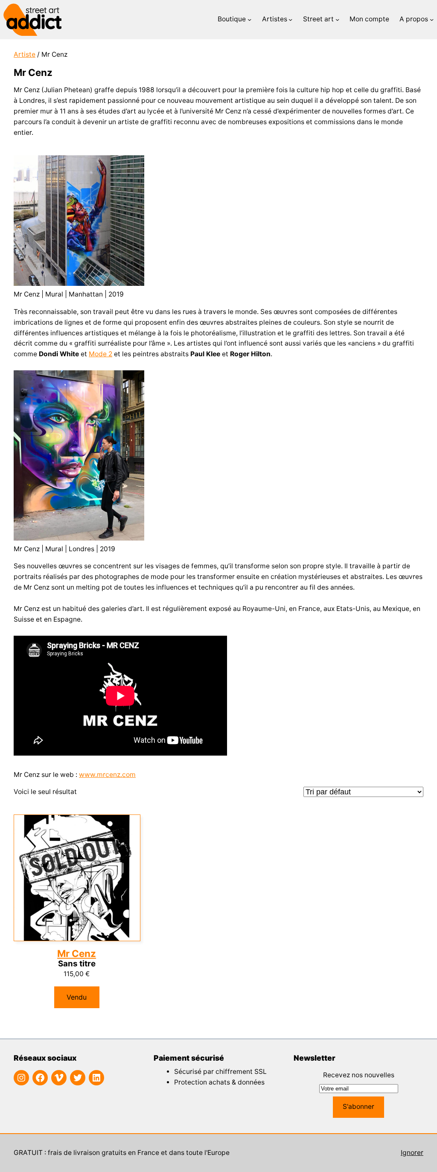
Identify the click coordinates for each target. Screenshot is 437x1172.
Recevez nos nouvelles (358, 1075)
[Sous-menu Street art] (337, 19)
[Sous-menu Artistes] (290, 19)
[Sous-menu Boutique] (249, 19)
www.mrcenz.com (107, 775)
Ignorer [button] (412, 1153)
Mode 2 (100, 354)
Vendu (77, 997)
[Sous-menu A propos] (432, 19)
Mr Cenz (76, 953)
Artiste (24, 54)
